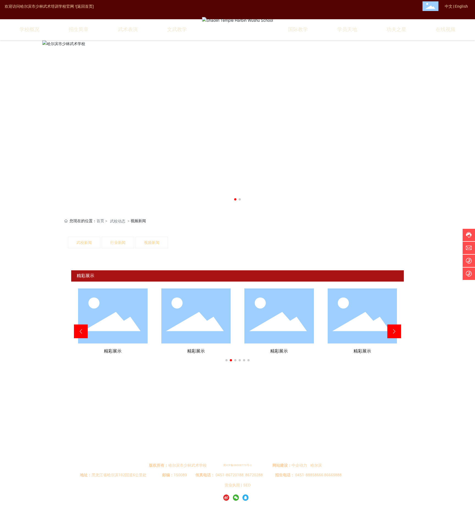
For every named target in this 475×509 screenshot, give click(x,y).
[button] (235, 199)
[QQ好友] (246, 497)
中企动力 (299, 465)
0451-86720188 (230, 474)
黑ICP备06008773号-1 (237, 465)
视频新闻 (151, 242)
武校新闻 (84, 242)
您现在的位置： (87, 220)
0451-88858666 (309, 474)
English (461, 6)
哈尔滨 (316, 465)
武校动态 (117, 221)
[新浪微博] (227, 497)
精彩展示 (112, 351)
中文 (448, 6)
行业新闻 (118, 242)
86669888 (333, 474)
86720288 (254, 474)
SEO (247, 485)
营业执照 (232, 485)
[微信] (237, 497)
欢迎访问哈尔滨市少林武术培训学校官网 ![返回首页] (49, 6)
